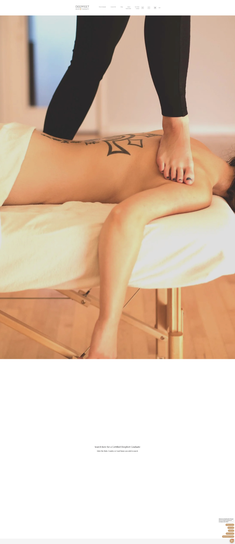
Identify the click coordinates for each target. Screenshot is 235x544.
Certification (231, 530)
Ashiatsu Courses (229, 524)
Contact (137, 8)
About (129, 7)
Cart (159, 7)
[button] (232, 541)
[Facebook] (149, 8)
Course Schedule (229, 533)
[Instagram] (143, 8)
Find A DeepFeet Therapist (228, 536)
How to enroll (230, 527)
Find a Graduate (102, 7)
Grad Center (128, 8)
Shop (122, 7)
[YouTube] (155, 8)
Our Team (137, 7)
